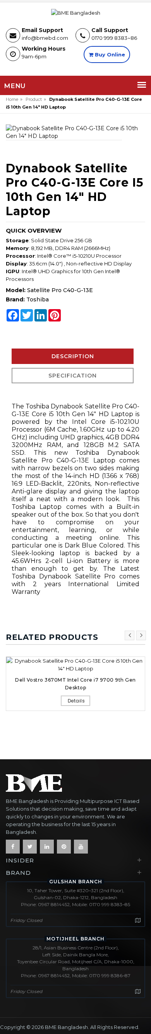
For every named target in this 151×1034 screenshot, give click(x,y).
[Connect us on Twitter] (30, 847)
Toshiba (37, 299)
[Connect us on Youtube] (81, 847)
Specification (72, 375)
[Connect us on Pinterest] (64, 847)
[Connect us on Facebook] (13, 847)
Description (72, 356)
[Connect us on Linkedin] (47, 847)
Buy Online (109, 54)
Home (12, 99)
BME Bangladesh (66, 1027)
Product (34, 99)
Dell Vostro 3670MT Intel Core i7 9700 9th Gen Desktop (75, 683)
